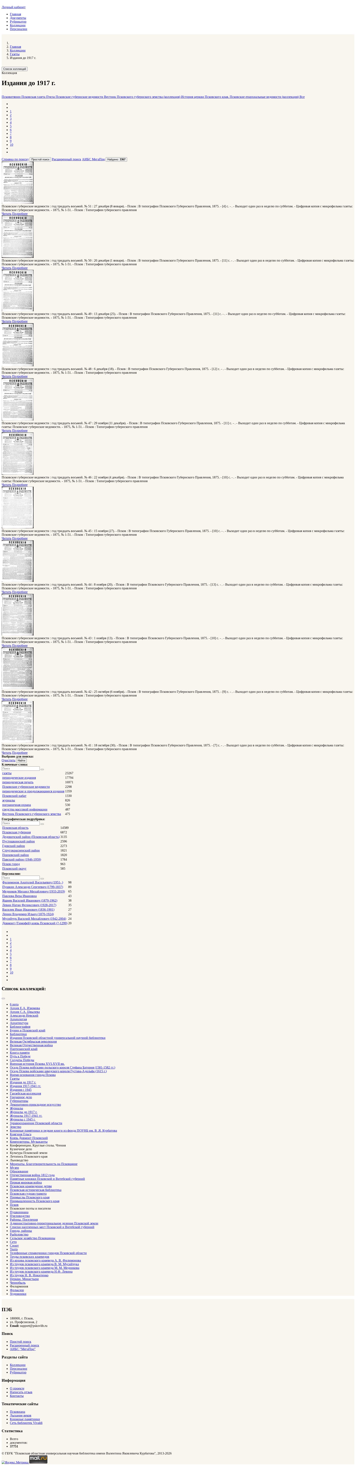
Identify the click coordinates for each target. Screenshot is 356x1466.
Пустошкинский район (18, 841)
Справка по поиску (15, 159)
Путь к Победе (20, 1056)
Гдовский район (13, 846)
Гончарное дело (21, 1097)
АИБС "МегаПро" (23, 1349)
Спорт (14, 1245)
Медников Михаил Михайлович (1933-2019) (33, 891)
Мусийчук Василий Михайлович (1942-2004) (34, 918)
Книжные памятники (25, 1419)
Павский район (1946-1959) (21, 859)
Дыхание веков (20, 1415)
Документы (18, 18)
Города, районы (21, 1230)
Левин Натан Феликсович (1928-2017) (29, 905)
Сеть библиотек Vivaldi (26, 1423)
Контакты (17, 1396)
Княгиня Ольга (20, 1134)
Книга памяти (20, 1052)
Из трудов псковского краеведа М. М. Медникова (44, 1268)
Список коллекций (14, 68)
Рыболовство (19, 1234)
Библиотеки (18, 1034)
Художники (18, 1294)
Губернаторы (19, 1101)
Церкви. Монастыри (24, 1279)
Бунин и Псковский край (27, 1030)
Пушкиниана (19, 1212)
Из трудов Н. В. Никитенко (29, 1275)
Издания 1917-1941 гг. (25, 1086)
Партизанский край (23, 1049)
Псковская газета (33, 97)
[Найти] (42, 769)
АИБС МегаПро (93, 159)
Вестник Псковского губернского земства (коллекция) (142, 97)
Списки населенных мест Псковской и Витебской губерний (52, 1227)
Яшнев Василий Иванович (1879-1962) (29, 900)
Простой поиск (20, 1341)
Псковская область (15, 827)
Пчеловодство (20, 1216)
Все (302, 97)
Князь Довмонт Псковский (29, 1138)
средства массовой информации (24, 809)
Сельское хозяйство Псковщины (32, 1238)
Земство (15, 1127)
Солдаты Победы (22, 1060)
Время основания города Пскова (33, 1075)
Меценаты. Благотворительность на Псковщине (43, 1164)
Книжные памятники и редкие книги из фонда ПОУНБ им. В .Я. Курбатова (63, 1130)
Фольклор (17, 1290)
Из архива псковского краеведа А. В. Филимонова (45, 1260)
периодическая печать (17, 782)
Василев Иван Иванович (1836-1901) (28, 909)
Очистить (8, 760)
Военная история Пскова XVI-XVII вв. (37, 1063)
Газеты (15, 1078)
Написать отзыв (21, 1392)
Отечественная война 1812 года (32, 1175)
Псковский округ (14, 868)
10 (11, 144)
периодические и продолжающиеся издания (33, 791)
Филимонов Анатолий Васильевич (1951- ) (32, 882)
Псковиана (17, 1411)
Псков (14, 1204)
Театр (14, 1249)
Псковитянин (11, 97)
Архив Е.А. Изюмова (25, 1008)
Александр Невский (24, 1015)
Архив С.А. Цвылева (25, 1012)
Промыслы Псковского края (29, 1197)
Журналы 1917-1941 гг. (26, 1115)
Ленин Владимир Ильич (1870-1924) (28, 914)
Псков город (11, 864)
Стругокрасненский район (21, 850)
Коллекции (18, 25)
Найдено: (116, 159)
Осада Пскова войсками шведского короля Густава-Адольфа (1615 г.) (58, 1071)
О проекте (17, 1388)
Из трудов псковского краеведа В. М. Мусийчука (44, 1264)
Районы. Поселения (24, 1219)
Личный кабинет (14, 7)
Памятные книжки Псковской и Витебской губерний (47, 1179)
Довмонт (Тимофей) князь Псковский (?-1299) (34, 923)
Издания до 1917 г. (23, 1082)
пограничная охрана (16, 805)
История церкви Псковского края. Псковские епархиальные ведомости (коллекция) (240, 97)
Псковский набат (14, 796)
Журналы (16, 1108)
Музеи (14, 1167)
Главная (15, 14)
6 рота (14, 1004)
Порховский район (15, 855)
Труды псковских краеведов (29, 1256)
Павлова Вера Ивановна (19, 896)
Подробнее (20, 213)
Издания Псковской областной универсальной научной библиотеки (57, 1038)
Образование (19, 1171)
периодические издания (19, 777)
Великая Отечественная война (31, 1045)
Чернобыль (18, 1282)
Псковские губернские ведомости (80, 97)
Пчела (51, 97)
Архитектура (19, 1023)
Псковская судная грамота (28, 1193)
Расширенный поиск (66, 159)
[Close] (3, 998)
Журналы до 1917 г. (23, 1112)
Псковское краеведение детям (31, 1186)
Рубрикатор (18, 21)
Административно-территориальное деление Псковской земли (54, 1223)
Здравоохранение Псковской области (36, 1123)
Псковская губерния (16, 832)
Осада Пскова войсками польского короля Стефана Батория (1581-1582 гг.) (62, 1067)
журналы (8, 800)
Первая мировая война (26, 1182)
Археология (18, 1019)
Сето (13, 1242)
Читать (6, 213)
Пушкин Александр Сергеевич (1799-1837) (32, 887)
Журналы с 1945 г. (22, 1119)
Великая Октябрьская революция (33, 1041)
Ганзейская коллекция (25, 1093)
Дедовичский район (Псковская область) (31, 837)
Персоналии (18, 29)
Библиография (20, 1026)
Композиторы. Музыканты (29, 1141)
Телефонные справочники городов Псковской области (48, 1253)
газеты (7, 773)
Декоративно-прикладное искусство (35, 1104)
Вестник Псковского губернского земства (31, 814)
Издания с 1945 (21, 1089)
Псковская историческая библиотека (35, 1190)
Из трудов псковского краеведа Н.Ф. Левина (41, 1271)
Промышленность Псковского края (34, 1201)
